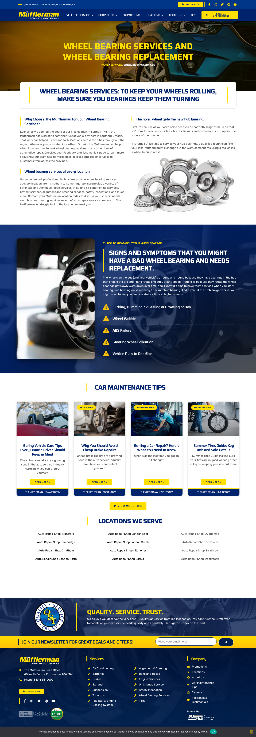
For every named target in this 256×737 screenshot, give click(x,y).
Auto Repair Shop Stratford (200, 542)
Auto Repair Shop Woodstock (200, 558)
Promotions (131, 15)
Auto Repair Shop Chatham (56, 550)
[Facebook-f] (209, 4)
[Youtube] (235, 4)
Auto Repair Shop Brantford (56, 533)
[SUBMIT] (226, 642)
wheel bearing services (71, 148)
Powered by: (193, 711)
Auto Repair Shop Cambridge (56, 542)
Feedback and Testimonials (81, 152)
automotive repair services (54, 187)
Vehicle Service (78, 15)
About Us (175, 15)
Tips (193, 15)
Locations (152, 15)
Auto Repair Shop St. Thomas (200, 533)
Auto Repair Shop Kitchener (128, 550)
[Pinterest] (228, 4)
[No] (251, 732)
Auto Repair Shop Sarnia (128, 558)
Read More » (42, 482)
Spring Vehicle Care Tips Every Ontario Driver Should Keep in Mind (42, 450)
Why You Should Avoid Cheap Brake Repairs (99, 448)
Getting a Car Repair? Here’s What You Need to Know (156, 448)
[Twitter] (222, 4)
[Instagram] (216, 4)
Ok (213, 731)
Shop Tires (106, 15)
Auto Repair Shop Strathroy (200, 550)
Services (116, 64)
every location (32, 183)
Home (104, 64)
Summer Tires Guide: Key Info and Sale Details (213, 448)
